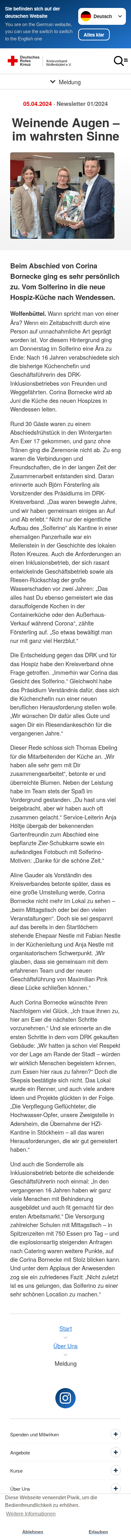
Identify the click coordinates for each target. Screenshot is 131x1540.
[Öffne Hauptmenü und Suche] (120, 61)
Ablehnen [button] (32, 1531)
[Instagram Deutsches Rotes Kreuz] (65, 1398)
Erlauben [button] (98, 1531)
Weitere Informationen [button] (31, 1513)
